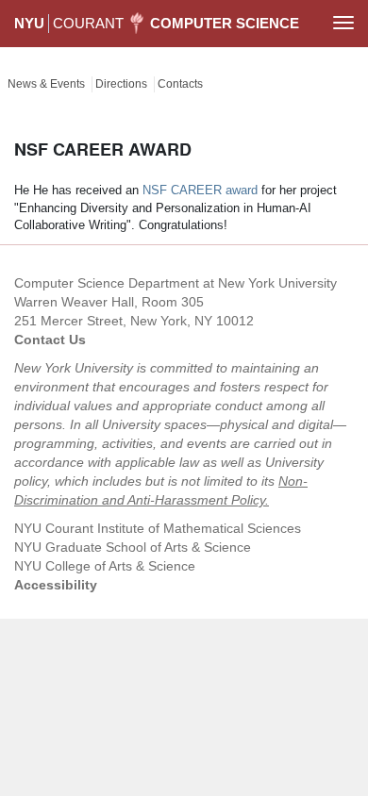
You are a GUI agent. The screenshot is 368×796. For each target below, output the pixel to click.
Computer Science (224, 23)
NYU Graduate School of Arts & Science (132, 547)
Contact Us (50, 339)
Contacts (180, 84)
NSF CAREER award (200, 190)
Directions (121, 84)
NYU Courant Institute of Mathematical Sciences (157, 528)
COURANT (88, 23)
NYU (29, 23)
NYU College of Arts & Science (104, 565)
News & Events (46, 84)
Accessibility (55, 584)
